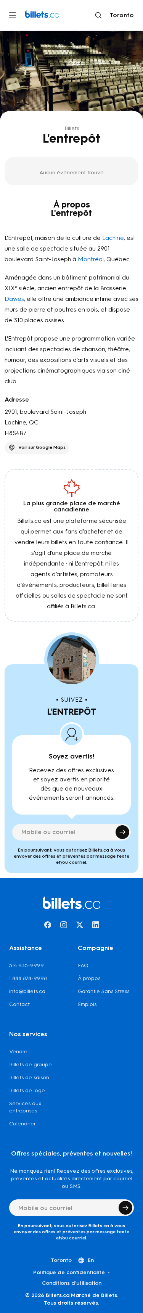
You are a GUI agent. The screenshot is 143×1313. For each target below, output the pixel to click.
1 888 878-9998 (28, 978)
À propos (89, 978)
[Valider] (122, 832)
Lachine (113, 237)
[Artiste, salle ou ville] (98, 15)
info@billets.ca (27, 991)
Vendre (18, 1051)
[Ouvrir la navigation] (12, 15)
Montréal (91, 259)
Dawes (14, 298)
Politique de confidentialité (69, 1272)
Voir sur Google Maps (42, 447)
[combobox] (120, 15)
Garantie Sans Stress (103, 991)
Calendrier (22, 1123)
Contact (19, 1004)
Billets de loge (27, 1090)
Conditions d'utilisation (71, 1283)
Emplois (87, 1004)
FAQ (83, 965)
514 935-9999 (26, 965)
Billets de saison (29, 1077)
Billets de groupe (30, 1064)
